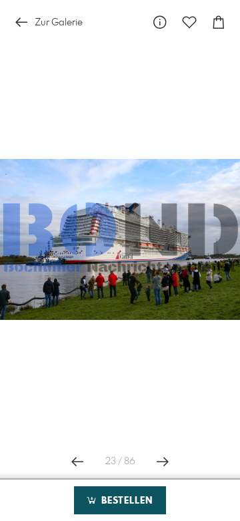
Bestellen (125, 501)
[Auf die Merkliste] (189, 22)
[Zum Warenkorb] (219, 22)
